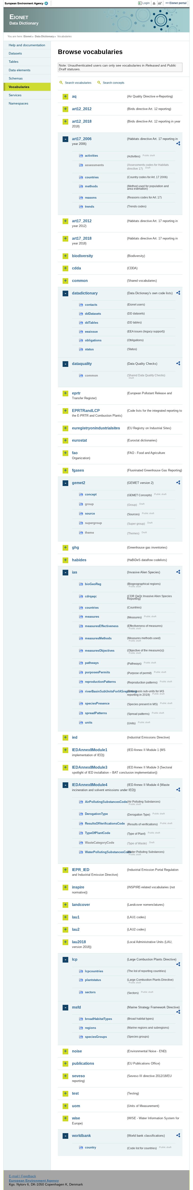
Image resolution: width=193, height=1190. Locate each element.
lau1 (76, 917)
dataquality (82, 364)
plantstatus (93, 980)
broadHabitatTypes (98, 1019)
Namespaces (18, 103)
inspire (78, 887)
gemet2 (78, 483)
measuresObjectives (99, 650)
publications (83, 1063)
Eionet (28, 36)
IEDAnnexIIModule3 (89, 767)
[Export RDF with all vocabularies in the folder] (178, 144)
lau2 (76, 929)
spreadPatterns (96, 713)
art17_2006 (82, 139)
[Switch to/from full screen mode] (161, 3)
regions (90, 1028)
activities (91, 155)
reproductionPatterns (100, 681)
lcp (74, 959)
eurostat (79, 440)
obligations (93, 340)
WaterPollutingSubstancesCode (105, 852)
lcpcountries (94, 971)
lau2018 (79, 942)
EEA (28, 3)
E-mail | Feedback (22, 1176)
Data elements (19, 70)
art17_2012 (82, 221)
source (90, 513)
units (88, 722)
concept (90, 494)
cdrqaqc (91, 596)
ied (74, 737)
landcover (81, 905)
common (80, 281)
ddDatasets (93, 313)
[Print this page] (154, 3)
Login (146, 3)
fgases (78, 470)
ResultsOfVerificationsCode (105, 823)
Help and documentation (27, 45)
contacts (91, 304)
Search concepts (113, 82)
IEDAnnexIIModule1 (89, 750)
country (90, 1147)
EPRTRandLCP (86, 411)
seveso (78, 1076)
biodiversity (82, 256)
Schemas (16, 78)
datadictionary (85, 293)
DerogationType (96, 814)
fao (75, 453)
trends (89, 206)
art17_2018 (82, 238)
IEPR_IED (80, 870)
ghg (75, 547)
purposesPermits (97, 672)
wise (76, 1118)
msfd (76, 1007)
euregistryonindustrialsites (96, 428)
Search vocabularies (78, 82)
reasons (90, 197)
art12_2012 (82, 109)
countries (92, 177)
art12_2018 (82, 121)
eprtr (76, 393)
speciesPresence (97, 703)
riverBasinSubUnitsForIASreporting (105, 691)
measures (92, 616)
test (75, 1093)
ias (74, 572)
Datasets (15, 53)
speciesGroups (96, 1037)
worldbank (81, 1136)
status (89, 349)
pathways (92, 663)
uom (76, 1106)
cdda (76, 268)
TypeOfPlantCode (97, 833)
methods (91, 186)
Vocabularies (19, 87)
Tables (13, 61)
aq (74, 96)
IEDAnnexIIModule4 (89, 785)
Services (15, 95)
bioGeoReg (93, 584)
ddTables (91, 322)
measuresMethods (98, 638)
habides (79, 560)
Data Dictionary (44, 36)
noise (77, 1051)
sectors (90, 992)
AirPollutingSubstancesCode (105, 802)
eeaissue (91, 331)
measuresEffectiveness (101, 626)
